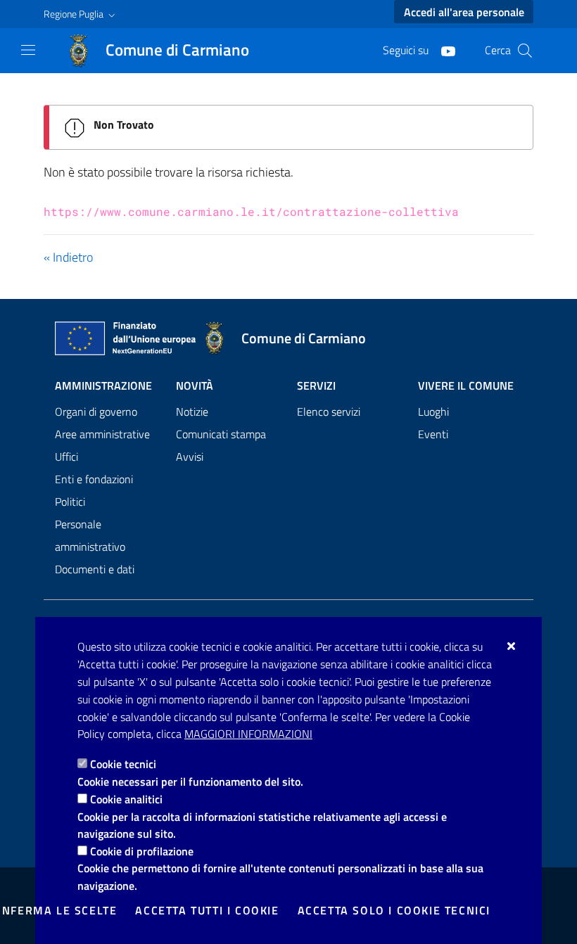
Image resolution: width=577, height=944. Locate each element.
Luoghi (433, 411)
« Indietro (68, 257)
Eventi (433, 434)
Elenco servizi (328, 411)
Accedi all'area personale (464, 12)
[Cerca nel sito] (524, 50)
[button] (81, 14)
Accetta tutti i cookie (207, 910)
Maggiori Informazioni (248, 733)
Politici (70, 501)
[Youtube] (443, 50)
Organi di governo (96, 411)
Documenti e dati (94, 569)
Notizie (192, 411)
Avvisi (189, 456)
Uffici (66, 456)
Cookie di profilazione (142, 851)
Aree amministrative (102, 434)
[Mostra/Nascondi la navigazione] (28, 50)
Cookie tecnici (123, 763)
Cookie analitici (126, 799)
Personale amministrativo (90, 535)
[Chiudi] (512, 645)
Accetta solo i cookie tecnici (394, 910)
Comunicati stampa (221, 434)
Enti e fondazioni (94, 479)
